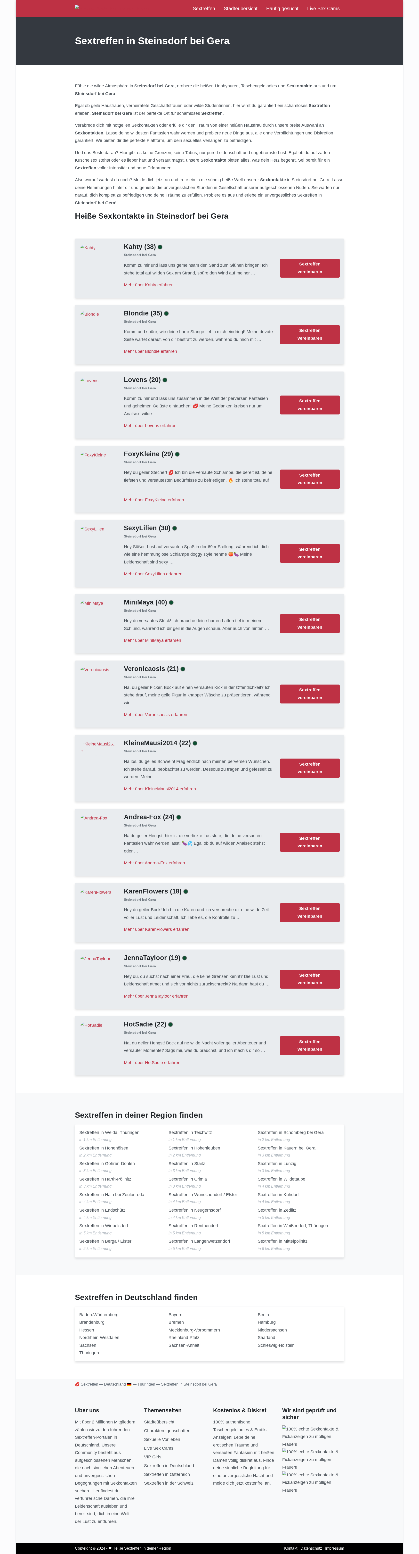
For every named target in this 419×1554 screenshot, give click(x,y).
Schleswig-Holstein (276, 1345)
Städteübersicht (241, 8)
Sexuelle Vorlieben (162, 1439)
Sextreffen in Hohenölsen (103, 1148)
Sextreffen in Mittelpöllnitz (282, 1241)
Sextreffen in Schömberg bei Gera (291, 1132)
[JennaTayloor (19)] (95, 958)
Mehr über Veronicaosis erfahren (155, 714)
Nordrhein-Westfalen (99, 1337)
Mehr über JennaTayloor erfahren (156, 996)
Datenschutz (311, 1548)
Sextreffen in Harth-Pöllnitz (105, 1179)
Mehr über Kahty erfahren (149, 284)
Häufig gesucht (282, 8)
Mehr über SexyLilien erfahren (153, 573)
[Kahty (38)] (88, 247)
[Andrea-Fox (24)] (93, 818)
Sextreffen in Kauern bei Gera (286, 1148)
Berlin (263, 1314)
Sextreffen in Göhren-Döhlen (107, 1163)
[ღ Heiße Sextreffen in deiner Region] (112, 9)
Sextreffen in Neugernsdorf (195, 1210)
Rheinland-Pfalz (184, 1337)
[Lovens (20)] (89, 380)
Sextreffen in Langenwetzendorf (199, 1241)
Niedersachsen (272, 1330)
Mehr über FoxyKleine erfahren (154, 499)
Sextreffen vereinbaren (310, 268)
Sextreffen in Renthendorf (193, 1225)
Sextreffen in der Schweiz (168, 1483)
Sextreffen (204, 8)
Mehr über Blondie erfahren (150, 351)
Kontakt (290, 1548)
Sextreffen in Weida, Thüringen (109, 1132)
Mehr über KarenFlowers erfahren (156, 929)
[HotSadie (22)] (91, 1025)
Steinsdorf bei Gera (140, 255)
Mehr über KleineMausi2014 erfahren (160, 788)
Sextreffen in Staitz (187, 1163)
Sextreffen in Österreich (167, 1474)
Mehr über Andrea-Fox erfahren (154, 862)
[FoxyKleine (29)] (93, 454)
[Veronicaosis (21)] (94, 669)
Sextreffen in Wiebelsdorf (103, 1225)
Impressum (334, 1548)
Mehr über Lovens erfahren (150, 425)
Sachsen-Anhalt (184, 1345)
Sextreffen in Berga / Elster (105, 1241)
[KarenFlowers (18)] (96, 892)
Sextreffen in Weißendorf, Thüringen (293, 1225)
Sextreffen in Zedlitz (277, 1210)
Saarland (266, 1337)
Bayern (175, 1314)
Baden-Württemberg (99, 1314)
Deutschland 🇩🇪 (118, 1384)
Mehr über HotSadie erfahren (152, 1062)
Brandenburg (92, 1322)
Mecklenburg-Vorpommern (194, 1330)
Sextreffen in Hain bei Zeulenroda (111, 1194)
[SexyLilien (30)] (92, 529)
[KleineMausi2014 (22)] (98, 747)
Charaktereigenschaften (167, 1430)
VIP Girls (152, 1457)
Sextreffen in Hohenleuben (194, 1148)
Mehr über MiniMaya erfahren (152, 640)
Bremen (176, 1322)
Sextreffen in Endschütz (102, 1210)
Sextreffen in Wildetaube (281, 1179)
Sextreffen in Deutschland (169, 1465)
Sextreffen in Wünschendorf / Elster (203, 1194)
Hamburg (267, 1322)
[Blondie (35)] (89, 314)
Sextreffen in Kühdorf (278, 1194)
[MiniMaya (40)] (91, 603)
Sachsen (87, 1345)
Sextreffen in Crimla (188, 1179)
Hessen (86, 1330)
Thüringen (89, 1352)
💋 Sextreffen (86, 1384)
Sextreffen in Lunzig (277, 1163)
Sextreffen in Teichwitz (190, 1132)
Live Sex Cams (323, 8)
